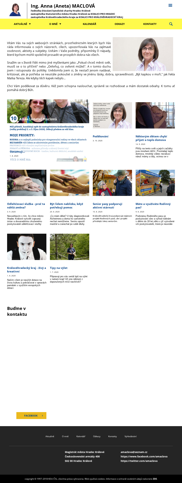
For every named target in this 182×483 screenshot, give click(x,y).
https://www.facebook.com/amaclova (144, 456)
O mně (53, 24)
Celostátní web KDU (170, 5)
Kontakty (150, 24)
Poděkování (100, 136)
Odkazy (120, 24)
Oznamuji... (17, 151)
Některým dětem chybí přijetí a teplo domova (151, 138)
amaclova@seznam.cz (134, 452)
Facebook (31, 415)
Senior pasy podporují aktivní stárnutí (107, 205)
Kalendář (89, 24)
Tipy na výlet (59, 268)
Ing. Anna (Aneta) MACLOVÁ (77, 11)
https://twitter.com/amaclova (139, 461)
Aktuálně (20, 24)
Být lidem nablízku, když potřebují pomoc (66, 205)
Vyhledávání (130, 436)
